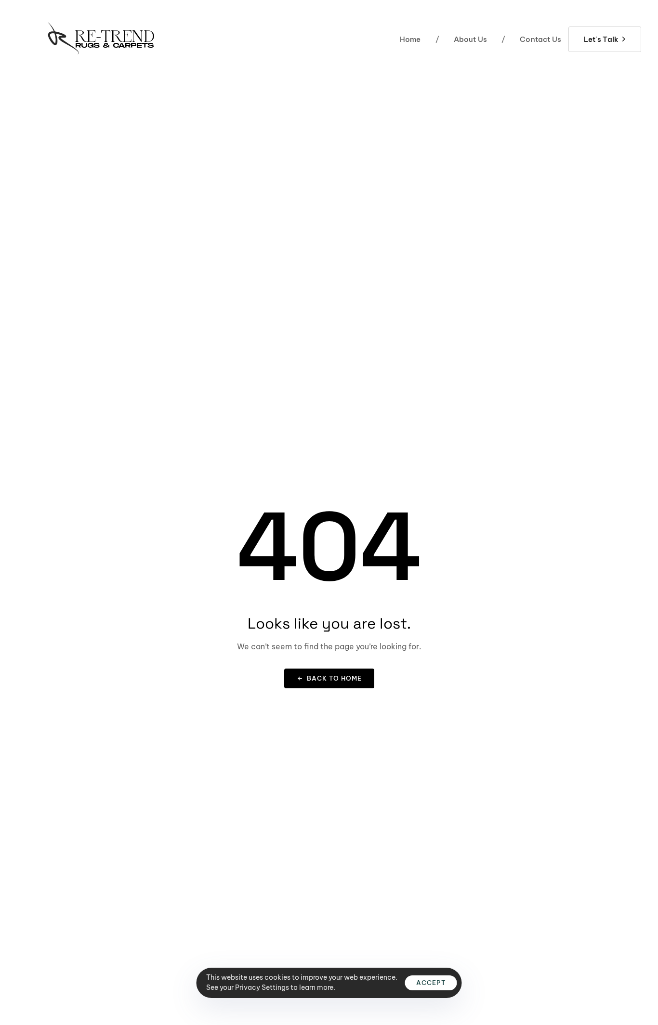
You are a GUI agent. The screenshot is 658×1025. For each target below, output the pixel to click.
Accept (431, 982)
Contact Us (531, 39)
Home (410, 39)
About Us (461, 39)
